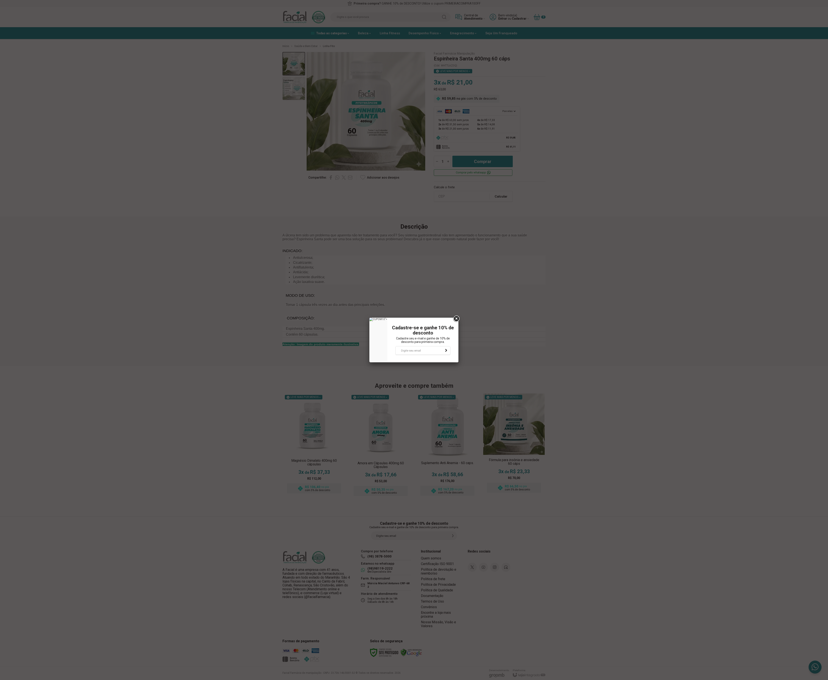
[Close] (456, 319)
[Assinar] (446, 350)
